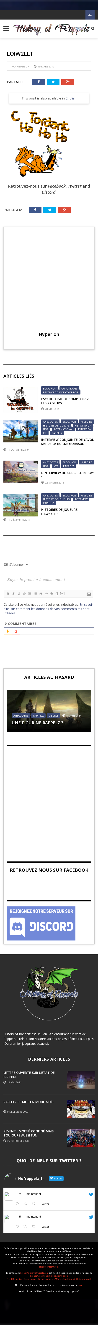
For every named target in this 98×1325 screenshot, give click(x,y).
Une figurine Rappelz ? (37, 722)
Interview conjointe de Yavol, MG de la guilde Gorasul (68, 441)
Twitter (74, 186)
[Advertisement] (49, 800)
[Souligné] (18, 593)
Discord (49, 192)
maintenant (33, 1194)
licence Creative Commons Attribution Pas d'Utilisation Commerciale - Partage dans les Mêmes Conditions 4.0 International (49, 1277)
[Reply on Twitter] (18, 1204)
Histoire (86, 421)
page (80, 1285)
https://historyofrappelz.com (34, 1272)
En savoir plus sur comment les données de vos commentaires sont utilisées (48, 608)
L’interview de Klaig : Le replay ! (67, 475)
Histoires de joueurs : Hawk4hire (60, 511)
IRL (45, 433)
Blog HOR (49, 388)
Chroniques (69, 388)
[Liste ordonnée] (29, 593)
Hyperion (23, 66)
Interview (84, 429)
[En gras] (7, 593)
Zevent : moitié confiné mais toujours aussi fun (28, 1133)
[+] (62, 593)
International (63, 429)
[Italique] (13, 593)
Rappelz (57, 433)
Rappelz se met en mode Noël (28, 1102)
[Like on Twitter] (35, 1204)
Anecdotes (50, 421)
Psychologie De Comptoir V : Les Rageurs (65, 401)
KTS (56, 466)
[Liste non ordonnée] (35, 593)
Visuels (53, 715)
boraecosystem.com (49, 1266)
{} (57, 593)
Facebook (57, 186)
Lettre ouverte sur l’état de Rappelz (29, 1074)
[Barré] (24, 593)
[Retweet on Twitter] (26, 1204)
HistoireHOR (83, 425)
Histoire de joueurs (56, 425)
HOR (46, 429)
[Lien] (51, 593)
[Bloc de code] (46, 593)
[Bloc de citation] (40, 593)
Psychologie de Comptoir (61, 392)
